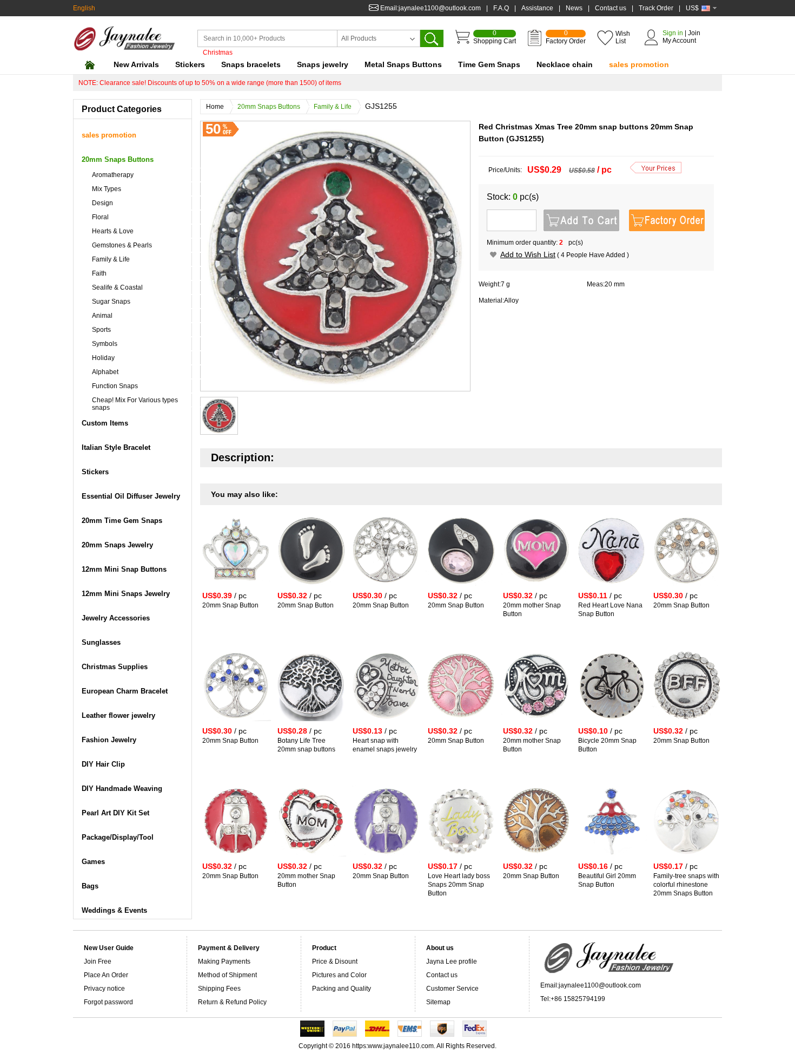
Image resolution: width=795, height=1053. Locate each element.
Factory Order (566, 37)
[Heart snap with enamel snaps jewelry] (385, 723)
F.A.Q (501, 8)
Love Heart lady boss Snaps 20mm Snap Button (459, 884)
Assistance (537, 8)
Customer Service (452, 988)
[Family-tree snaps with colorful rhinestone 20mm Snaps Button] (686, 858)
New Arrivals (136, 64)
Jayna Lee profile (451, 961)
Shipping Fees (219, 988)
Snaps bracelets (251, 64)
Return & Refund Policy (232, 1002)
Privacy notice (104, 988)
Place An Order (106, 975)
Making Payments (224, 961)
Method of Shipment (227, 975)
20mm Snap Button (230, 605)
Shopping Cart (494, 37)
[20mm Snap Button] (235, 588)
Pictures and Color (339, 975)
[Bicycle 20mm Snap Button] (611, 723)
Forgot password (108, 1002)
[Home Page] (89, 64)
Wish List (622, 37)
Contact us (610, 8)
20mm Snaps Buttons (268, 106)
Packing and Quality (341, 988)
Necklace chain (564, 64)
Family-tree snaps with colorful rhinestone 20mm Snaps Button (686, 884)
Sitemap (438, 1002)
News (574, 8)
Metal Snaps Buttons (403, 64)
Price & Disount (334, 961)
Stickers (190, 64)
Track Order (656, 8)
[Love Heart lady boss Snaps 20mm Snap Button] (461, 858)
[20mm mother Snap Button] (536, 588)
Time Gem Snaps (489, 64)
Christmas (218, 52)
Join (694, 33)
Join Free (97, 961)
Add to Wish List (527, 254)
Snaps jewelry (322, 64)
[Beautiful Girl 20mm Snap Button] (611, 858)
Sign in (672, 33)
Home (215, 106)
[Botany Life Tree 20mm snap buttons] (310, 723)
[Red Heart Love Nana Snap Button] (611, 588)
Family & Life (333, 106)
